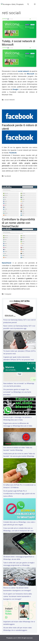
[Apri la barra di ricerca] (28, 4)
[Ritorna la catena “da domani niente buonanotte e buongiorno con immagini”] (19, 577)
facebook (7, 176)
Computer (7, 294)
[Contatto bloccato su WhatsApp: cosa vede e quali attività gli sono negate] (19, 509)
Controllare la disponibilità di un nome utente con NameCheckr (18, 223)
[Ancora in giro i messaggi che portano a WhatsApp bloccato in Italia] (19, 406)
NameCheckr (6, 263)
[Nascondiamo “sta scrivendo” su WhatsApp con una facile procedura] (19, 372)
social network (23, 71)
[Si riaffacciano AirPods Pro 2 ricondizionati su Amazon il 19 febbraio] (19, 471)
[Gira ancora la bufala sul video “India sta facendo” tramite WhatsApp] (19, 437)
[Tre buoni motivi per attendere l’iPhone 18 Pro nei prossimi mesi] (19, 340)
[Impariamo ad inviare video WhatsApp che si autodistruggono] (19, 610)
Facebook (12, 153)
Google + (16, 89)
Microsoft (30, 74)
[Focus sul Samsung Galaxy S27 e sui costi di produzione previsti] (19, 309)
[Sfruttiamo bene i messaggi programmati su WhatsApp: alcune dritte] (19, 544)
